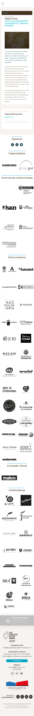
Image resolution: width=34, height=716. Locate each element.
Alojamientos (17, 660)
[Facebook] (17, 673)
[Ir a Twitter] (21, 144)
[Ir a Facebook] (12, 144)
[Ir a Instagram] (16, 144)
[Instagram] (12, 673)
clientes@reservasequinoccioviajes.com (17, 656)
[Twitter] (21, 673)
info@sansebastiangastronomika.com (17, 648)
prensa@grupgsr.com (20, 620)
